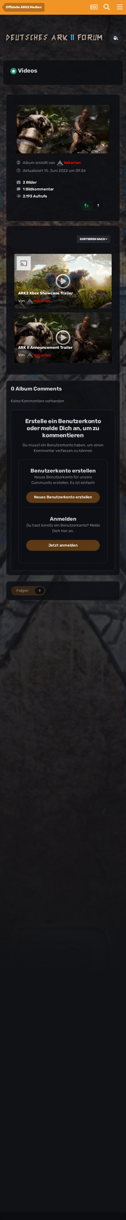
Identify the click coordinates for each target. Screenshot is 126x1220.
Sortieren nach (92, 239)
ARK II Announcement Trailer (45, 347)
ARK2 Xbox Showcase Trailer (45, 293)
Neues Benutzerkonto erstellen (63, 497)
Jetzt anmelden (63, 545)
